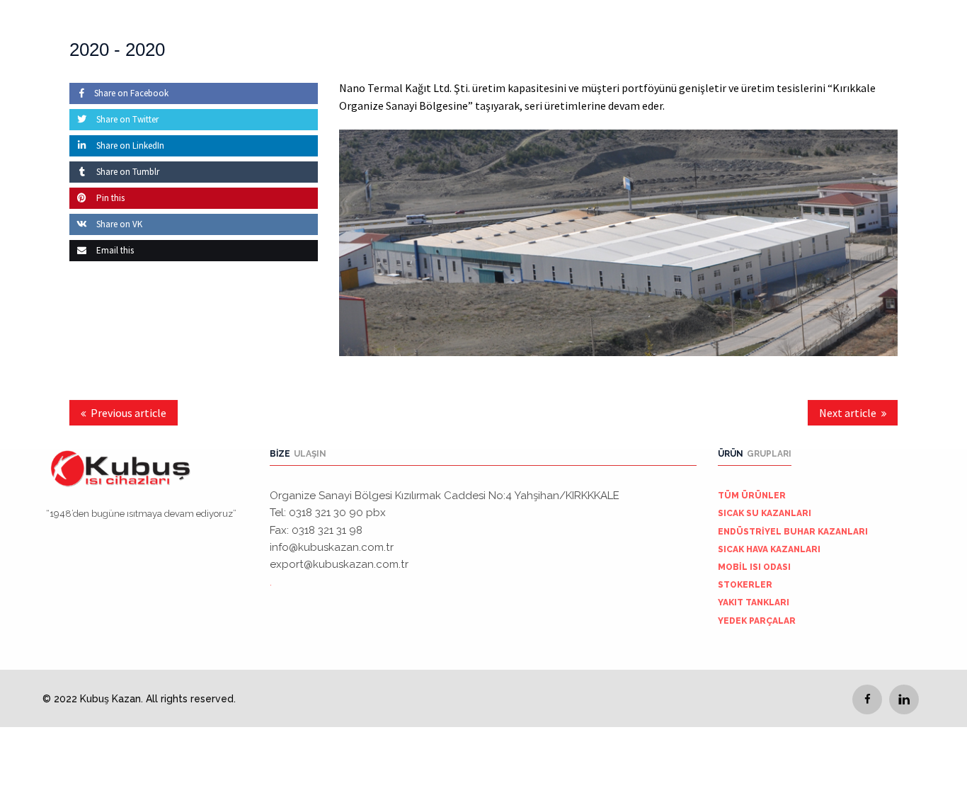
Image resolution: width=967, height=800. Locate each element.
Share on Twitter (126, 119)
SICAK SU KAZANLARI (764, 513)
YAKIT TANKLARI (753, 602)
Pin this (109, 198)
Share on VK (118, 224)
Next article (847, 413)
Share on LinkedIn (129, 145)
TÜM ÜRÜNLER (752, 496)
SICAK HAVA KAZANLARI (769, 549)
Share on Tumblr (126, 172)
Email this (114, 250)
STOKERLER (745, 585)
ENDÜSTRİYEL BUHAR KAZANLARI (793, 532)
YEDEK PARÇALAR (757, 621)
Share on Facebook (131, 93)
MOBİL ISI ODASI (754, 567)
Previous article (128, 413)
